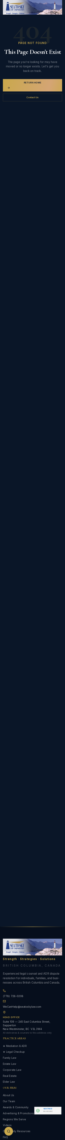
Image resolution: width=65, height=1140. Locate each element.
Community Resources (17, 1131)
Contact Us (32, 97)
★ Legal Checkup (14, 1051)
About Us (8, 1095)
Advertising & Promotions (18, 1113)
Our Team (9, 1101)
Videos (7, 1125)
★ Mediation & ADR (15, 1045)
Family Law (9, 1057)
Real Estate (10, 1075)
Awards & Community (16, 1107)
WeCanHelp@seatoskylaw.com (22, 1006)
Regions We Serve (14, 1119)
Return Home (32, 82)
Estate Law (9, 1063)
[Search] (8, 1131)
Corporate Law (12, 1069)
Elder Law (9, 1081)
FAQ (5, 1137)
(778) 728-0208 (13, 996)
